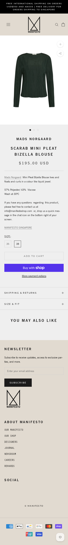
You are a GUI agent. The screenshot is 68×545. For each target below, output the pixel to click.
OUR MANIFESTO (13, 430)
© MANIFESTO (34, 506)
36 (7, 243)
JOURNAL (9, 448)
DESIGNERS (10, 442)
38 (17, 243)
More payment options (34, 275)
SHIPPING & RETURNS (20, 292)
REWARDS (9, 466)
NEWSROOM (10, 454)
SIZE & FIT (12, 304)
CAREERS (9, 460)
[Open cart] (63, 24)
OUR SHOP (10, 436)
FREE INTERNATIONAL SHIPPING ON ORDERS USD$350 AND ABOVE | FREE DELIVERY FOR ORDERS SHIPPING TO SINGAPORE (34, 6)
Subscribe (18, 382)
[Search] (56, 24)
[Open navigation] (8, 24)
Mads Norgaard (34, 139)
